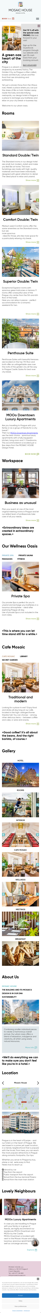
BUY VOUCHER (29, 65)
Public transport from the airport (18, 1175)
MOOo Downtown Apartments (24, 433)
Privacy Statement (17, 1310)
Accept (20, 1295)
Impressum (27, 1310)
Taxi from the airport (13, 1172)
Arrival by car (10, 1170)
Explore (30, 1250)
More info (29, 1048)
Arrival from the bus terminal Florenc (20, 1177)
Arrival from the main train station (19, 1180)
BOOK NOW (30, 454)
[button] (38, 1279)
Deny (20, 1301)
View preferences (21, 1306)
